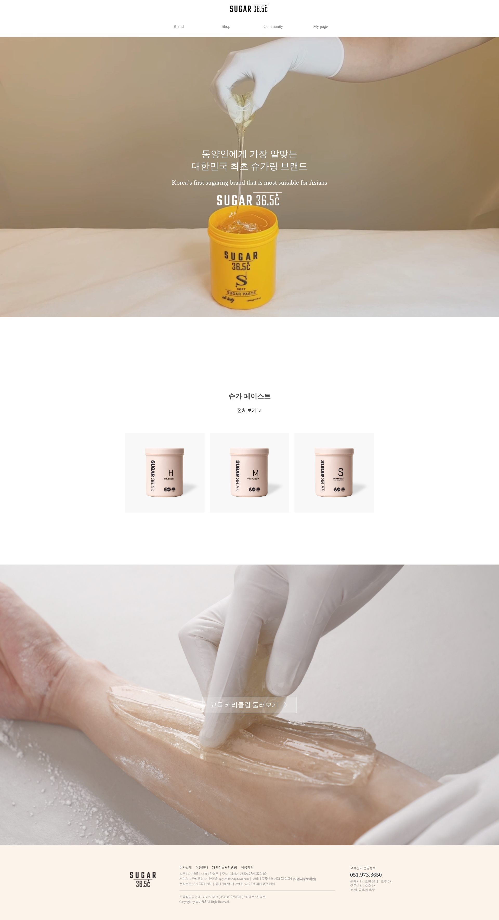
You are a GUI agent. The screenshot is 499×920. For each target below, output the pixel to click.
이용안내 (202, 867)
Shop (226, 26)
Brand (179, 26)
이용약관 (247, 867)
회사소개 (185, 867)
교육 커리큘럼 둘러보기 (244, 704)
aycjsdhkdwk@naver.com (234, 879)
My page (320, 26)
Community (273, 26)
